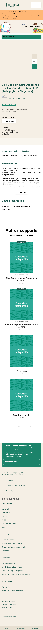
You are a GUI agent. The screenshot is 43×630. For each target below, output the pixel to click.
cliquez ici (19, 456)
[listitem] (3, 499)
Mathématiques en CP (8, 14)
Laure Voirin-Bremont (31, 156)
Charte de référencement (9, 616)
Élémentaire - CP (24, 12)
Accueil (4, 12)
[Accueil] (10, 5)
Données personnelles (8, 601)
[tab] (21, 235)
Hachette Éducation (9, 105)
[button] (31, 26)
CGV (3, 613)
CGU (3, 610)
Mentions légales (7, 607)
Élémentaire (12, 12)
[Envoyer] (37, 461)
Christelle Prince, (16, 156)
